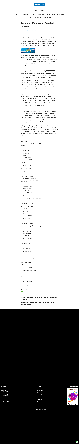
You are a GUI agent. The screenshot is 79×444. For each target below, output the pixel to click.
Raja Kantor (43, 409)
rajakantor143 (23, 30)
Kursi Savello (39, 11)
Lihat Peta (24, 172)
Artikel (37, 30)
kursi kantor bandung (35, 111)
